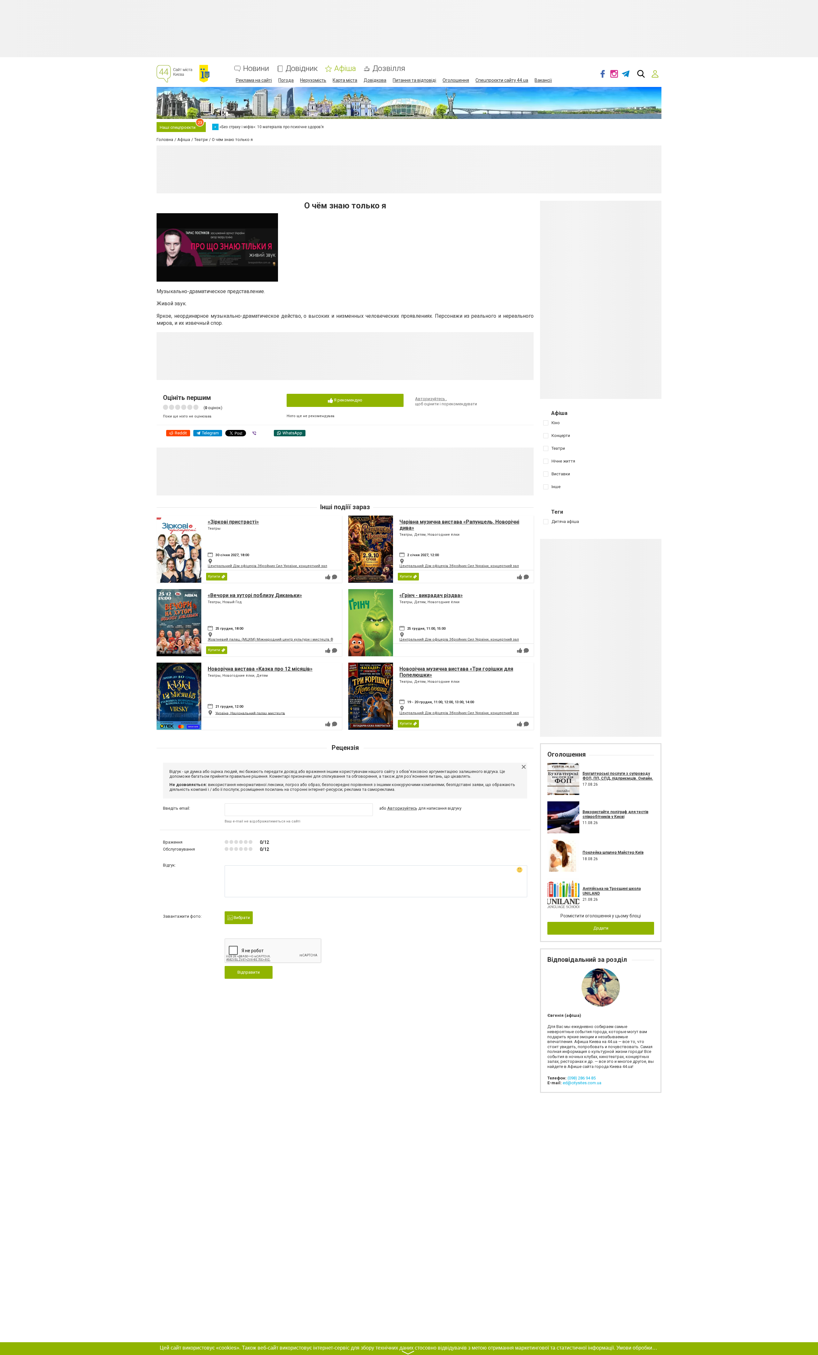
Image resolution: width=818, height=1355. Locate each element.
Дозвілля (389, 68)
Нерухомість (313, 80)
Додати (600, 928)
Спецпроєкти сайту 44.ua (501, 80)
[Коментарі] (334, 577)
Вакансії (543, 80)
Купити (214, 576)
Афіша (345, 68)
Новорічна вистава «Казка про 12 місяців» (260, 669)
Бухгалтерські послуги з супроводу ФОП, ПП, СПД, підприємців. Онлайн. (618, 775)
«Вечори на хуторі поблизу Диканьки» (255, 595)
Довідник (302, 68)
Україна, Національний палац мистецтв (250, 713)
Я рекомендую (347, 400)
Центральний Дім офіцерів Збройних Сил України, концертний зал (267, 566)
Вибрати (241, 917)
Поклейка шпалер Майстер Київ (613, 852)
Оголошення (456, 80)
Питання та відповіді (414, 80)
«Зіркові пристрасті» (233, 522)
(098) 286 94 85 (581, 1078)
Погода (286, 80)
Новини (256, 68)
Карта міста (345, 80)
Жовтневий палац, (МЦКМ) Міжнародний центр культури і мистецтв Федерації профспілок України (296, 639)
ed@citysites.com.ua (582, 1082)
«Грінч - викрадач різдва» (431, 595)
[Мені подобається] (327, 577)
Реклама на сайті (254, 80)
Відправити (248, 972)
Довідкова (375, 80)
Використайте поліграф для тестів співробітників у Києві (615, 814)
